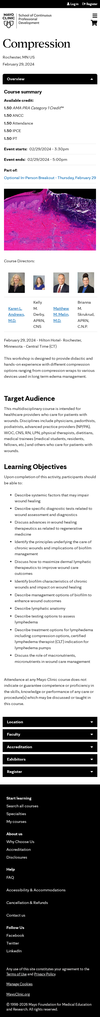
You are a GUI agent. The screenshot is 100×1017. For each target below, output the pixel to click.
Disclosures (16, 857)
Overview (16, 78)
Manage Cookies (19, 984)
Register (91, 4)
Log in (74, 4)
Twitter (12, 943)
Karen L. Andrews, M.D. (16, 314)
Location (15, 721)
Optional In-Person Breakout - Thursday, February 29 (50, 177)
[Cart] (94, 25)
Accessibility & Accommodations (36, 889)
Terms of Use (16, 974)
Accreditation (19, 746)
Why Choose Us (20, 841)
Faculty (13, 734)
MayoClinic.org (18, 994)
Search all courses (22, 805)
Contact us (15, 915)
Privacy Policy (44, 974)
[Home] (33, 20)
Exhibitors (16, 759)
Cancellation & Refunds (27, 902)
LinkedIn (14, 950)
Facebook (15, 935)
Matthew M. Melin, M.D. (61, 314)
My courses (16, 821)
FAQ (10, 877)
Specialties (16, 813)
